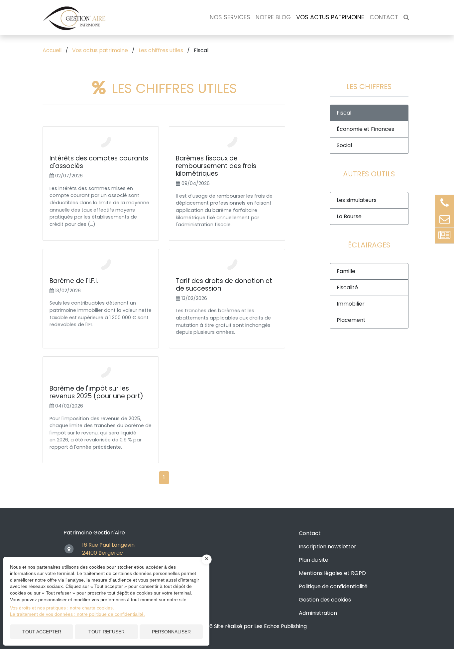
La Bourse (349, 216)
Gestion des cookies (325, 599)
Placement (351, 320)
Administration (318, 613)
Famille (346, 271)
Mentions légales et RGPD (332, 573)
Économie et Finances (365, 129)
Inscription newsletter (327, 546)
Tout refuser (106, 631)
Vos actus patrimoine (330, 17)
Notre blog (273, 17)
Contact (384, 17)
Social (344, 145)
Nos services (230, 17)
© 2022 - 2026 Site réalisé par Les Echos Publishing (241, 626)
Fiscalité (347, 287)
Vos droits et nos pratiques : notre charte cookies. (62, 607)
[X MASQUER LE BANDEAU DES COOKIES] (207, 559)
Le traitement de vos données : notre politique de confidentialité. (77, 614)
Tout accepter (41, 631)
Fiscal (344, 113)
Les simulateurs (357, 200)
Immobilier (351, 304)
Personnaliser (171, 631)
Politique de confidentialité (333, 586)
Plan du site (313, 560)
